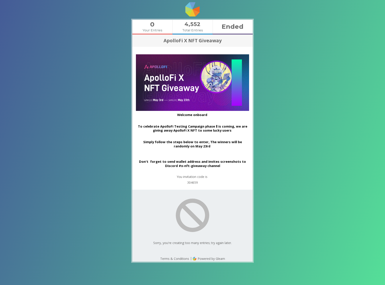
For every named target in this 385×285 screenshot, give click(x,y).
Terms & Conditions (174, 258)
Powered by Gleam (211, 258)
